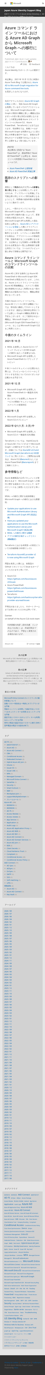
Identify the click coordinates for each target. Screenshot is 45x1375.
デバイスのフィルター (10, 1337)
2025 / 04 (8, 947)
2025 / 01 (8, 955)
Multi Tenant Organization (28, 1285)
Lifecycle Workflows (9, 1255)
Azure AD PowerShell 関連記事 (22, 171)
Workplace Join (13, 794)
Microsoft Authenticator (21, 1258)
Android (26, 1201)
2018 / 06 (8, 1153)
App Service (11, 820)
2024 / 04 (8, 977)
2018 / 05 (8, 1156)
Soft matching (12, 880)
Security (10, 785)
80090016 (10, 805)
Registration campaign (23, 1297)
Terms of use (25, 1362)
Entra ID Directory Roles (11, 1237)
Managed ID (8, 1258)
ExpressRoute (23, 1237)
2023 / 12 (8, 988)
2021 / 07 (8, 1068)
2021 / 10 (8, 1060)
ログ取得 (25, 1343)
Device (24, 1228)
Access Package (26, 1198)
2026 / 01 (8, 925)
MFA (8, 773)
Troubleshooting (31, 1312)
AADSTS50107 (12, 745)
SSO (8, 877)
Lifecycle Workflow (23, 1252)
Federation (19, 1240)
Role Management (9, 1300)
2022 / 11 (8, 1024)
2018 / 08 (8, 1148)
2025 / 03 (8, 949)
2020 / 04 (8, 1107)
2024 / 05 (8, 974)
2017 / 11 (8, 1173)
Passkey (32, 1289)
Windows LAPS (29, 1325)
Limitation (19, 1255)
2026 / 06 (8, 916)
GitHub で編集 (34, 644)
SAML (17, 1300)
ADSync (10, 868)
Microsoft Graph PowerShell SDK (14, 1282)
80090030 (10, 808)
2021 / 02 (8, 1082)
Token (22, 1312)
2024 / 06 (8, 971)
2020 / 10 (8, 1090)
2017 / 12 (8, 1170)
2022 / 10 (8, 1027)
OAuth (12, 1288)
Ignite (6, 1249)
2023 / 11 (8, 991)
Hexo (16, 1368)
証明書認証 (24, 1346)
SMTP (9, 874)
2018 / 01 (8, 1167)
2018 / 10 (8, 1142)
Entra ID (24, 1234)
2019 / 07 (8, 1129)
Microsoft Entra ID (12, 1270)
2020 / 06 (8, 1101)
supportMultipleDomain (16, 796)
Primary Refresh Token (21, 1294)
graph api (7, 1331)
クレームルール (12, 799)
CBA (8, 753)
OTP (17, 1288)
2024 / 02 (8, 982)
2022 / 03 (8, 1046)
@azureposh (27, 462)
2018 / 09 (8, 1145)
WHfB (35, 1319)
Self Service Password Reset (31, 1303)
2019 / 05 (8, 1131)
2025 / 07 (8, 938)
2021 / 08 (8, 1065)
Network (6, 1288)
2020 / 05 (8, 1104)
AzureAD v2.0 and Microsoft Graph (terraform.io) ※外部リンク (22, 453)
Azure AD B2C (12, 834)
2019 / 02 (8, 1134)
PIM (21, 1288)
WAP (8, 791)
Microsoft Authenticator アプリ (13, 1261)
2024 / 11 (8, 960)
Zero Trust (32, 1328)
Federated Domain (14, 759)
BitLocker (22, 1219)
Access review (12, 817)
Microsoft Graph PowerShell (12, 1279)
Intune (9, 765)
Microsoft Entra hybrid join (12, 1276)
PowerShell (9, 1294)
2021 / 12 (8, 1054)
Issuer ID (10, 768)
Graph (6, 1243)
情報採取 (7, 886)
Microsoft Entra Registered (25, 1273)
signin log (15, 1331)
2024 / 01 (8, 985)
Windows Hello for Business (14, 1325)
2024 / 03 (8, 980)
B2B (8, 845)
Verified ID (26, 1319)
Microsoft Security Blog (32, 1282)
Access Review (12, 814)
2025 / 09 (8, 933)
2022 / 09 (8, 1029)
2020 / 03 (8, 1109)
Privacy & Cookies (11, 1362)
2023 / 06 (8, 1004)
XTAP (26, 1328)
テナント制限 (27, 1334)
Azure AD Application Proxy (18, 828)
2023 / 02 (8, 1016)
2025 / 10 (8, 930)
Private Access (33, 1294)
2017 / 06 (8, 1178)
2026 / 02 (8, 922)
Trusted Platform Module (11, 1315)
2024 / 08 (8, 966)
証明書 (18, 1346)
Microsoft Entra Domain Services (30, 1264)
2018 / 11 (8, 1140)
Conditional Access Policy (17, 860)
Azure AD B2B (12, 831)
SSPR (29, 1300)
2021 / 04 (8, 1076)
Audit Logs (11, 825)
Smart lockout (12, 788)
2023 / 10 (8, 993)
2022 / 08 (8, 1032)
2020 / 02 (8, 1112)
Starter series (19, 1309)
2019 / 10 (8, 1123)
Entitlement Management (12, 1234)
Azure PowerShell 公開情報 (21, 168)
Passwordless (31, 1291)
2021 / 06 (8, 1071)
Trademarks (37, 1362)
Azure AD (9, 644)
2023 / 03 (8, 1013)
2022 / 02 (8, 1049)
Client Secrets (12, 848)
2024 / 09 (8, 963)
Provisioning (7, 1297)
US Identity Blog (13, 1318)
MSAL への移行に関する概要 (19, 533)
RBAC (14, 1297)
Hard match (16, 1243)
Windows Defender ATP (19, 1322)
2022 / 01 (8, 1051)
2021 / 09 (8, 1062)
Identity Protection (34, 1246)
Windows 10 (7, 1322)
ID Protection (8, 1246)
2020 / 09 (8, 1093)
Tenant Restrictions (13, 1312)
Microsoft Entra (31, 1261)
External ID (31, 1237)
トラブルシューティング (12, 1343)
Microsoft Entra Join (10, 1273)
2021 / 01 (8, 1085)
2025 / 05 (8, 944)
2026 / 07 (8, 914)
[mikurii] (31, 61)
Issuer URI (11, 771)
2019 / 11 (8, 1120)
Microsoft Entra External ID (12, 1267)
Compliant (11, 854)
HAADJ (10, 1243)
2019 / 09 (8, 1126)
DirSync (10, 871)
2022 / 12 (8, 1021)
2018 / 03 (8, 1162)
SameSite (10, 782)
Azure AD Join (12, 842)
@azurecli (24, 459)
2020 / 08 (8, 1096)
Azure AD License (18, 1216)
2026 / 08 (8, 911)
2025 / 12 (8, 927)
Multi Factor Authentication (12, 1285)
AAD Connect (9, 863)
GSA (25, 1240)
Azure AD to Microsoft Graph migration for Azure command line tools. (21, 85)
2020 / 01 (8, 1115)
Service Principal (9, 1306)
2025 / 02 (8, 952)
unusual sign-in (8, 1334)
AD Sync (10, 865)
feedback (36, 64)
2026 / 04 (8, 919)
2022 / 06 (8, 1038)
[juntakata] (29, 61)
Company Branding (23, 1222)
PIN (24, 1288)
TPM (5, 1312)
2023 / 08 (8, 999)
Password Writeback (20, 1291)
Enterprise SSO (30, 1231)
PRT (27, 1288)
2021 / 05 (8, 1074)
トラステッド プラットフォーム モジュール (16, 1340)
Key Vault (10, 894)
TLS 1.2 (35, 1309)
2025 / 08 (8, 936)
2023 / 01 (8, 1018)
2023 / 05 (8, 1007)
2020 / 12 (8, 1087)
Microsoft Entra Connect (17, 779)
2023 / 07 (8, 1002)
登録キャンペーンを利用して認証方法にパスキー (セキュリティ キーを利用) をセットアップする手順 (22, 712)
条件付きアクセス (9, 1346)
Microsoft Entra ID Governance (31, 1271)
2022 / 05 (8, 1040)
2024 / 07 (8, 969)
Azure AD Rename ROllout (31, 1216)
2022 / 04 (8, 1043)
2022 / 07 (8, 1035)
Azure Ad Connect (9, 1219)
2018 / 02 (8, 1164)
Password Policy (9, 1291)
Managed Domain (14, 776)
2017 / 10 (8, 1175)
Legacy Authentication (10, 1252)
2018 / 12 (8, 1137)
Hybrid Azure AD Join (15, 762)
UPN (8, 883)
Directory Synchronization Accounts (14, 1231)
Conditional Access (14, 756)
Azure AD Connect (14, 750)
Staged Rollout (8, 1309)
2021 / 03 (8, 1079)
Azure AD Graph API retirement (29, 1213)
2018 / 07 (8, 1151)
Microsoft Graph (27, 1276)
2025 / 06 (8, 941)
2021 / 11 (8, 1057)
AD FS (6, 742)
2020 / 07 (8, 1098)
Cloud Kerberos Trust (15, 851)
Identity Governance (21, 1246)
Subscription (28, 1309)
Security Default (17, 1303)
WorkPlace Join (9, 1328)
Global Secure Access (33, 1240)
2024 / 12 (8, 958)
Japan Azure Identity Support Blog (22, 10)
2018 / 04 (8, 1159)
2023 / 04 (8, 1010)
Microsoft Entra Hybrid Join (28, 1267)
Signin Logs (18, 1306)
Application (11, 822)
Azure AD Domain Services (17, 840)
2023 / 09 (8, 996)
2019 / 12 (8, 1118)
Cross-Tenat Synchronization (12, 1228)
